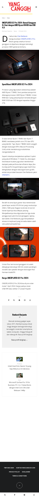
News (15, 31)
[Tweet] (14, 300)
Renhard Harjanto (7, 31)
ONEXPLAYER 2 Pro (28, 39)
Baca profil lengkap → (19, 340)
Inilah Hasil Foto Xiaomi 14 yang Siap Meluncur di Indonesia (19, 366)
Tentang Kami (9, 468)
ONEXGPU (6, 175)
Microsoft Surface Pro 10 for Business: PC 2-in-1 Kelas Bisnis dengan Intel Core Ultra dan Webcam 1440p (19, 385)
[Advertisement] (19, 433)
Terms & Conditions (19, 476)
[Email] (25, 300)
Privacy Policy (14, 472)
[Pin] (19, 300)
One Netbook (22, 36)
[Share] (8, 300)
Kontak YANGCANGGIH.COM (25, 468)
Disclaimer (26, 472)
